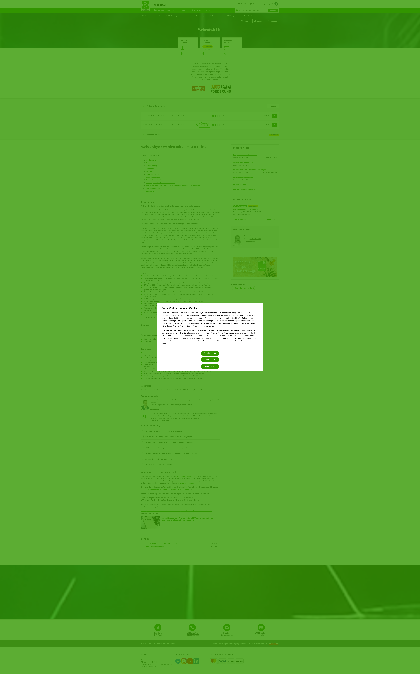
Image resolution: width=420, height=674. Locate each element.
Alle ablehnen (210, 366)
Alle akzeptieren (210, 353)
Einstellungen (210, 360)
